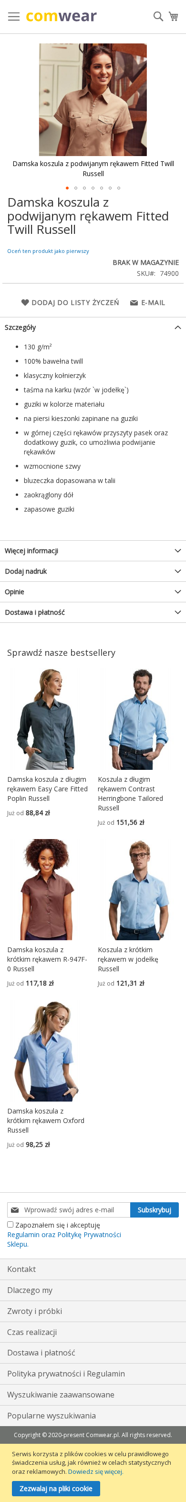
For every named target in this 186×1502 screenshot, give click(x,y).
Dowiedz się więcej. (96, 1471)
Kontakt (21, 1269)
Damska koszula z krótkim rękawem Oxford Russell (45, 1120)
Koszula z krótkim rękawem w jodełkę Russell (128, 959)
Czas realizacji (32, 1332)
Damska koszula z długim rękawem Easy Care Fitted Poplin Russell (47, 789)
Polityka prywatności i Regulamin (66, 1373)
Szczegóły (20, 327)
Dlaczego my (29, 1290)
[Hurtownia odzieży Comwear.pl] (61, 17)
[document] (94, 1472)
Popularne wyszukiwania (51, 1415)
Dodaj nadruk (26, 571)
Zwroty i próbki (34, 1311)
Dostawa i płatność (35, 612)
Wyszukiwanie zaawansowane (60, 1394)
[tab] (93, 327)
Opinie (14, 591)
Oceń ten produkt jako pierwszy (48, 250)
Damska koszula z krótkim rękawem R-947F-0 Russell (47, 959)
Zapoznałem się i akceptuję (64, 1234)
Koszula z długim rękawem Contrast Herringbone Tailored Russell (130, 793)
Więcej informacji (31, 550)
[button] (67, 188)
